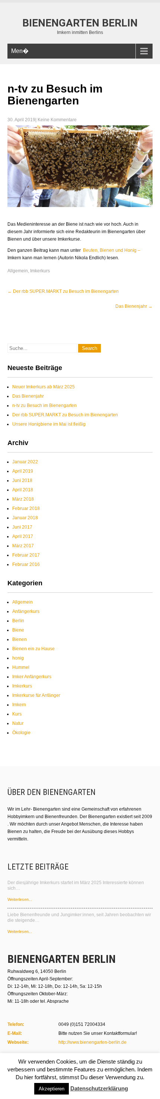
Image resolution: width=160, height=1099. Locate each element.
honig (18, 658)
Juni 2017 (22, 527)
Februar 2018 (26, 508)
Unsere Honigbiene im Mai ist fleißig (49, 424)
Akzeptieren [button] (51, 1089)
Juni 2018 (22, 480)
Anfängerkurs (25, 611)
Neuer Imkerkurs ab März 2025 (43, 386)
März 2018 (23, 499)
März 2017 (23, 545)
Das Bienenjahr (134, 306)
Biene (18, 630)
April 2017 (22, 536)
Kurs (17, 714)
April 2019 (22, 471)
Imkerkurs (40, 270)
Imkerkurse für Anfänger (36, 695)
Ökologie (21, 732)
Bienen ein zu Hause (33, 648)
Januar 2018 (25, 517)
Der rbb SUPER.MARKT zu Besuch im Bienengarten (63, 291)
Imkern (19, 704)
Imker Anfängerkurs (31, 676)
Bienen (19, 639)
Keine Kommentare (57, 119)
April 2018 (22, 489)
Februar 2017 (26, 555)
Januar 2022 (25, 461)
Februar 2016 (26, 564)
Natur (17, 723)
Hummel (20, 667)
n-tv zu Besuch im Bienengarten (44, 405)
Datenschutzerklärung (99, 1088)
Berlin (18, 620)
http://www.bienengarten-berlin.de (92, 1042)
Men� (20, 51)
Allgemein (17, 270)
